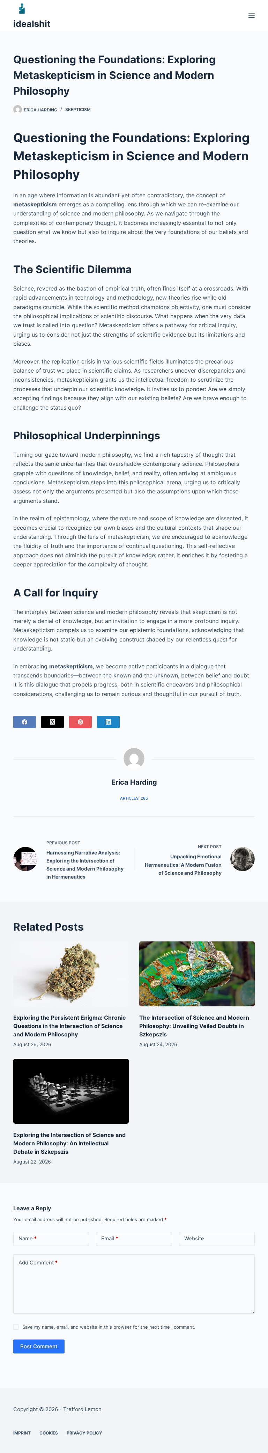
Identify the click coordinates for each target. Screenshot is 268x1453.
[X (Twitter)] (52, 722)
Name (27, 1238)
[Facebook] (24, 722)
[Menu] (251, 15)
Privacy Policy (84, 1433)
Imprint (22, 1433)
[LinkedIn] (108, 722)
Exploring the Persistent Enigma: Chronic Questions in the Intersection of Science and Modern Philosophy (69, 1026)
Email (109, 1238)
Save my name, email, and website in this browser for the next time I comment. (108, 1327)
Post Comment (39, 1346)
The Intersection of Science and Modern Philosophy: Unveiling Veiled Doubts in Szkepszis (194, 1026)
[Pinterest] (80, 722)
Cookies (48, 1433)
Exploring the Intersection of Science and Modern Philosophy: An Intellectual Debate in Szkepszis (69, 1143)
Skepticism (78, 109)
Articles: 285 (134, 798)
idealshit (32, 24)
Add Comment (38, 1262)
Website (194, 1238)
